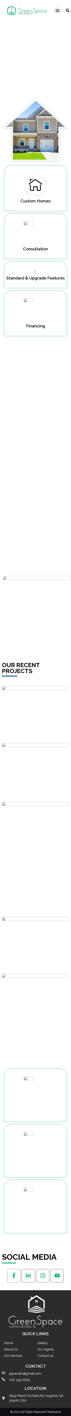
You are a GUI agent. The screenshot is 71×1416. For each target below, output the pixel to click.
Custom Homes (36, 200)
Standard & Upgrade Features (35, 278)
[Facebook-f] (14, 1275)
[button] (57, 10)
